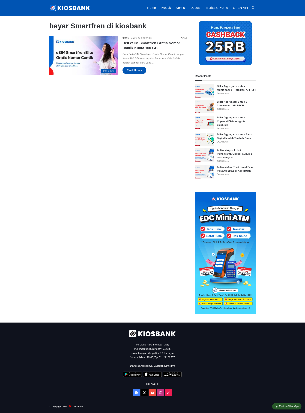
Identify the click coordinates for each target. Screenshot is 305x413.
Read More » (134, 70)
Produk (166, 8)
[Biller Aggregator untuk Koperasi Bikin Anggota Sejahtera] (204, 122)
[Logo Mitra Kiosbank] (70, 8)
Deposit (195, 8)
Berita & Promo (217, 8)
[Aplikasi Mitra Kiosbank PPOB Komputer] (172, 376)
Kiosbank (78, 406)
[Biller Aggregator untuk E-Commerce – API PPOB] (204, 106)
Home (151, 8)
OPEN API (240, 8)
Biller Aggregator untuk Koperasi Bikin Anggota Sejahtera (231, 121)
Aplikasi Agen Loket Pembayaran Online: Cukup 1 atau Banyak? (234, 154)
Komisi (181, 8)
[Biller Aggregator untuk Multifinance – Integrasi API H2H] (204, 91)
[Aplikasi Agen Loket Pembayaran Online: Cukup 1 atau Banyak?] (204, 155)
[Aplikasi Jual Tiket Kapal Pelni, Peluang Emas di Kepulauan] (204, 171)
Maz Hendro (131, 38)
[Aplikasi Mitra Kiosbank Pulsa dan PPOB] (132, 376)
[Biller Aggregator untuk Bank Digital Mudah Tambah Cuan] (204, 139)
